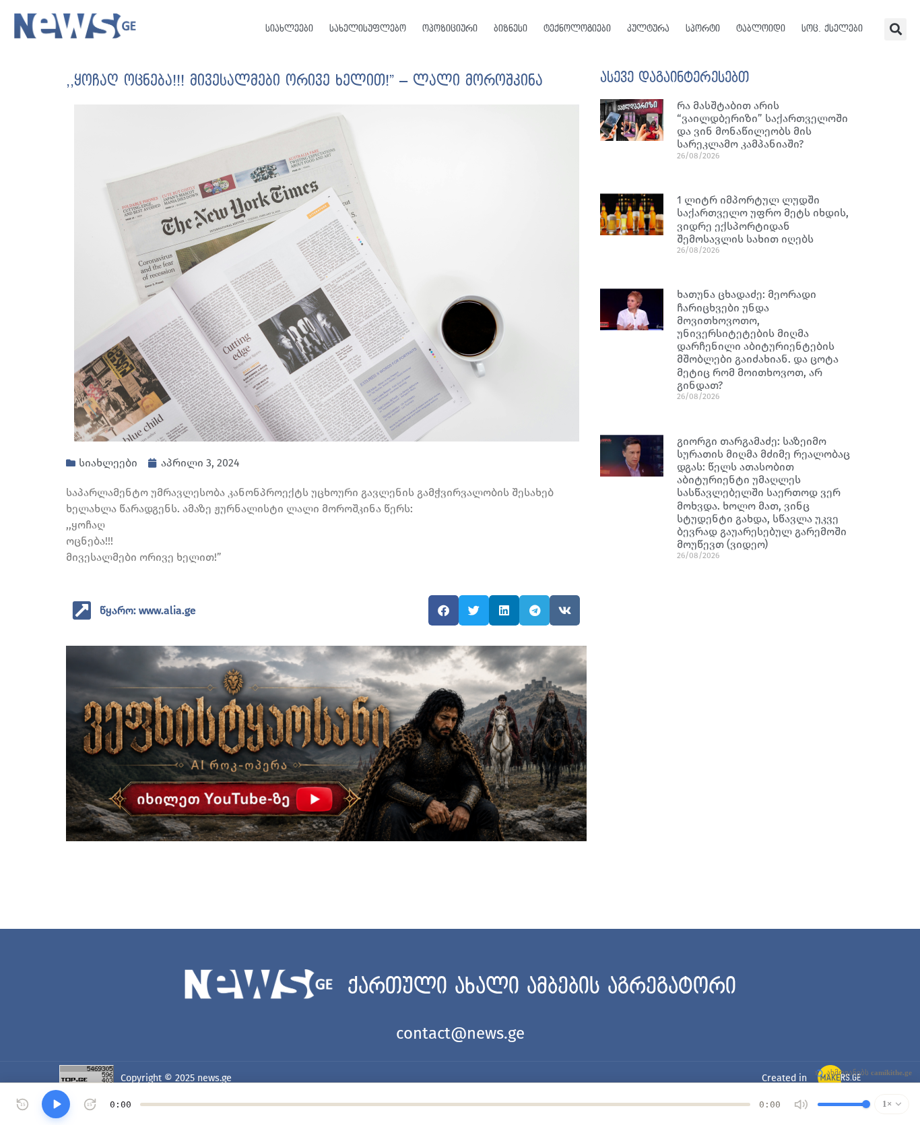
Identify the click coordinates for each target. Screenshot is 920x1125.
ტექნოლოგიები (577, 29)
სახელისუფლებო (367, 29)
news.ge (214, 1078)
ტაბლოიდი (760, 29)
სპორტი (703, 29)
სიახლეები (289, 29)
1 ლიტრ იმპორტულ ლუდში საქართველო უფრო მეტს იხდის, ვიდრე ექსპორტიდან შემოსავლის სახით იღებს (763, 219)
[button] (895, 29)
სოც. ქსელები (832, 29)
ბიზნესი (510, 29)
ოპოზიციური (450, 29)
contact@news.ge (460, 1033)
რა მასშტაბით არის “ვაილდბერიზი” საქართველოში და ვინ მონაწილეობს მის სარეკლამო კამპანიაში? (762, 125)
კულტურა (648, 29)
